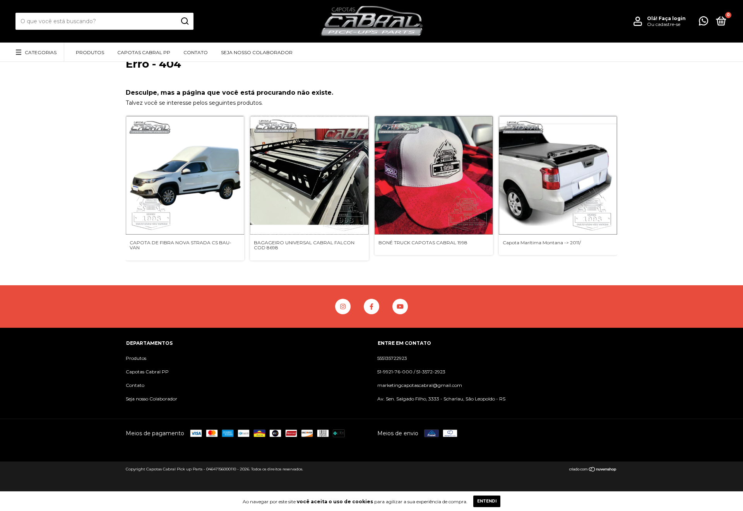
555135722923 (392, 358)
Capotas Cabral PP (143, 52)
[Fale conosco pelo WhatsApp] (703, 22)
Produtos (90, 52)
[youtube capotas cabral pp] (400, 306)
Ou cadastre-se (663, 24)
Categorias (40, 52)
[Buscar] (184, 21)
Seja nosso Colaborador (257, 52)
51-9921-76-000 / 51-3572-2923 (411, 372)
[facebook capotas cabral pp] (371, 306)
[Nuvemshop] (593, 470)
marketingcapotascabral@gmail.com (419, 385)
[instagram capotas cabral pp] (343, 306)
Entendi (486, 501)
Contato (195, 52)
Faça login (672, 18)
